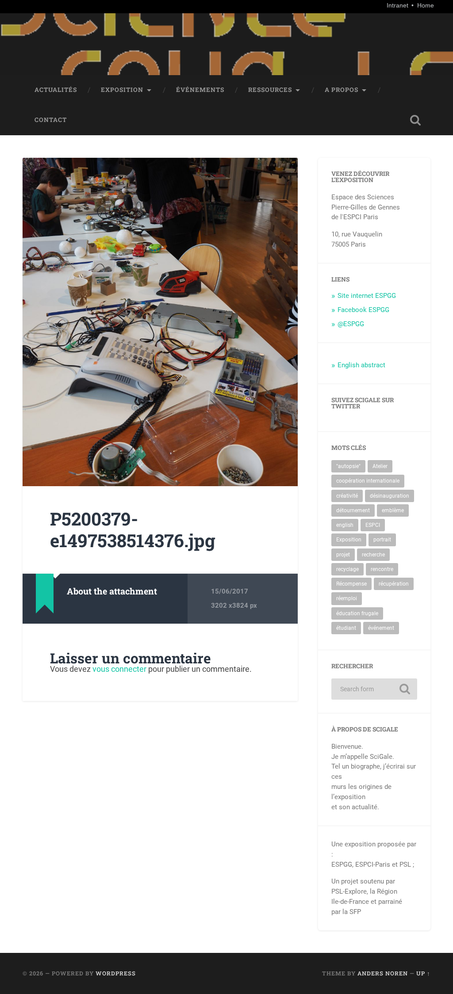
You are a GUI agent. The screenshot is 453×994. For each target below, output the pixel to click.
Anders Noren (382, 973)
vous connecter (119, 669)
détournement (353, 510)
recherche (373, 555)
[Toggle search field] (415, 120)
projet (343, 555)
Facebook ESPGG (363, 310)
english (344, 525)
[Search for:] (374, 689)
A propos (341, 90)
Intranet (398, 5)
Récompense (351, 584)
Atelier (380, 466)
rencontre (382, 569)
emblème (393, 510)
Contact (51, 120)
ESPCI (372, 525)
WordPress (116, 973)
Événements (200, 90)
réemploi (346, 598)
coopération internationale (367, 481)
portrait (382, 540)
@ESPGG (351, 324)
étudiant (346, 628)
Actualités (56, 90)
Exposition (122, 90)
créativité (347, 496)
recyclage (347, 569)
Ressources (270, 90)
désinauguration (389, 496)
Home (425, 5)
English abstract (361, 365)
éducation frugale (357, 613)
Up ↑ (423, 973)
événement (381, 628)
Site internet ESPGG (367, 296)
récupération (394, 584)
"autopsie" (348, 466)
